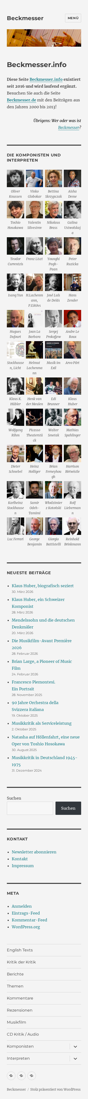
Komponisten (20, 1046)
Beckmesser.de (21, 99)
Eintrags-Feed (26, 913)
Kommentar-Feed (29, 920)
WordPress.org (26, 926)
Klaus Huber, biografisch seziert (43, 585)
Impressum (23, 865)
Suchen (14, 798)
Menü (73, 18)
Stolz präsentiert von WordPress (55, 1089)
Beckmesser (25, 18)
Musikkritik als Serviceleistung (42, 723)
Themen (15, 986)
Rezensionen (20, 1010)
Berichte (15, 974)
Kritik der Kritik (21, 962)
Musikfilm (16, 1022)
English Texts (20, 950)
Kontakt (20, 858)
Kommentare (20, 998)
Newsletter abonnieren (34, 851)
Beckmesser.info (46, 79)
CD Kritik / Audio (23, 1034)
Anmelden (22, 906)
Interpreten (18, 1058)
